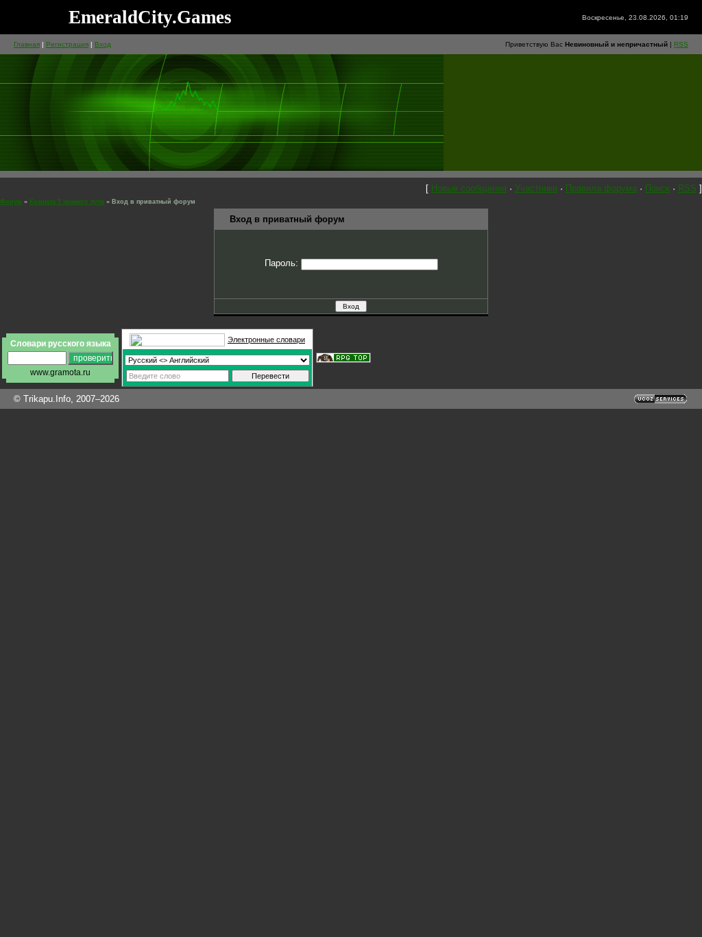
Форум (11, 201)
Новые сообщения (469, 188)
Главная (27, 44)
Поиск (657, 188)
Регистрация (67, 44)
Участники (536, 188)
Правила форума (601, 188)
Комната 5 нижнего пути (66, 201)
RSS (681, 44)
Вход (103, 44)
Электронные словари (266, 339)
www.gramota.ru (60, 372)
